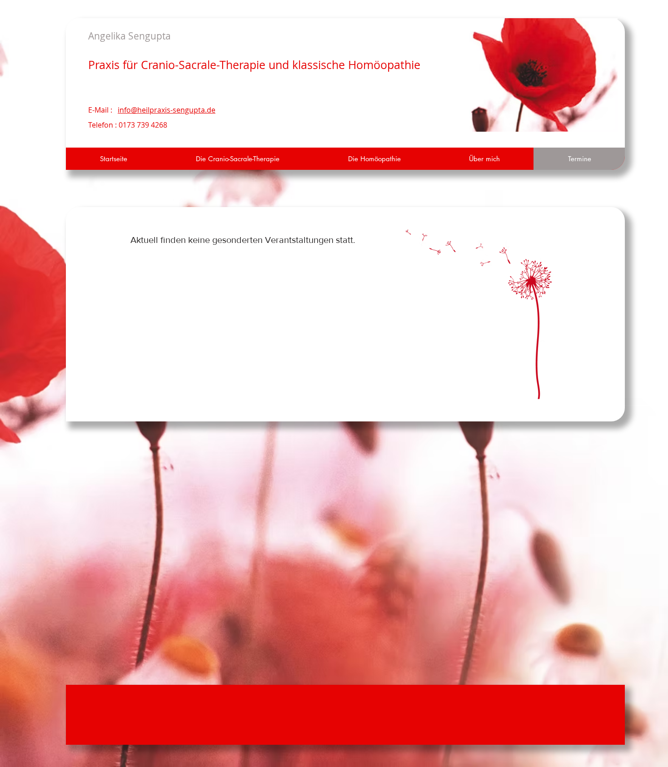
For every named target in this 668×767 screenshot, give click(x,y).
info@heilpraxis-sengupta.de (166, 110)
